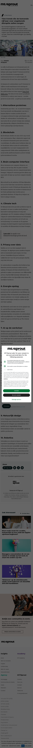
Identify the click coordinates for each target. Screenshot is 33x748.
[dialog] (16, 374)
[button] (16, 370)
